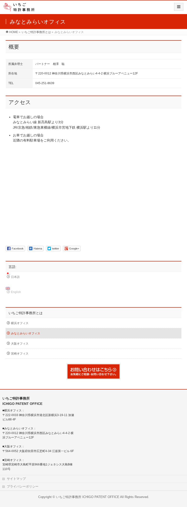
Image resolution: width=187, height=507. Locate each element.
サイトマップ (16, 478)
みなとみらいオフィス (25, 333)
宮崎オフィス (19, 353)
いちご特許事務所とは (26, 313)
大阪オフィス (19, 343)
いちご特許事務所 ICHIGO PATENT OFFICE (87, 497)
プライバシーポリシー (22, 486)
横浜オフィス (19, 323)
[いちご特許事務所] (21, 8)
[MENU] (178, 7)
